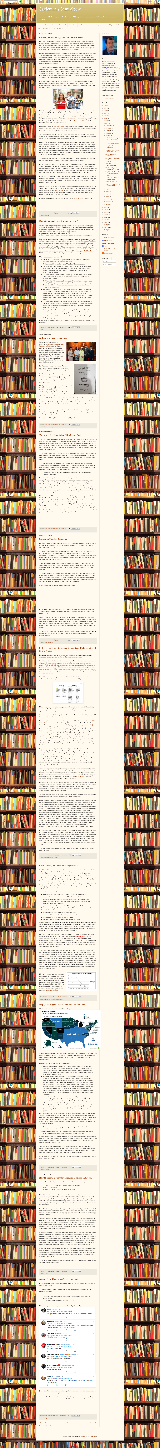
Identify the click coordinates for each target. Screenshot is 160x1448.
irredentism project (57, 111)
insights (63, 655)
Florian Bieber (108, 240)
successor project (59, 126)
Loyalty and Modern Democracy (53, 539)
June (107, 191)
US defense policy (59, 999)
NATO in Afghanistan (44, 28)
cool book (74, 121)
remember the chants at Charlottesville (66, 488)
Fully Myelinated (109, 243)
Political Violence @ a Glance (110, 249)
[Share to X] (74, 213)
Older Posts (93, 1423)
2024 (105, 111)
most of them (80, 776)
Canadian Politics (48, 427)
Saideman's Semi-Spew (60, 9)
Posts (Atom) (49, 1426)
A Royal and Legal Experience (53, 337)
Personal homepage (109, 98)
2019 (105, 123)
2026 (105, 106)
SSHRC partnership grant (46, 388)
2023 (105, 113)
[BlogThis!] (73, 213)
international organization (54, 330)
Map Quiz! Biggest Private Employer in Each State (62, 1004)
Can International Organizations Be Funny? (58, 220)
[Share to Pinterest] (78, 213)
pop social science (48, 857)
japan (54, 427)
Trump (52, 531)
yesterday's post (67, 467)
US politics (50, 642)
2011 (105, 225)
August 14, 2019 (70, 1189)
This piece (42, 439)
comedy (46, 330)
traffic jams (92, 725)
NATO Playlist (58, 28)
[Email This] (71, 213)
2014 (105, 217)
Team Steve (72, 25)
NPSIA (106, 246)
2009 (105, 230)
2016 (105, 212)
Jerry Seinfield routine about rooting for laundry (66, 709)
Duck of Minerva (109, 238)
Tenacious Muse (108, 253)
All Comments (108, 264)
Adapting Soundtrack (99, 25)
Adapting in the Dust (115, 25)
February (108, 201)
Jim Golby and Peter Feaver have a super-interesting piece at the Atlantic (60, 870)
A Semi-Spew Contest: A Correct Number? (58, 1278)
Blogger (94, 1436)
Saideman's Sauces (84, 25)
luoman (83, 1436)
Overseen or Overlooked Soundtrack (55, 25)
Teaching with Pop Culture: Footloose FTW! (112, 185)
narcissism (46, 215)
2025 (105, 108)
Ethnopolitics (43, 43)
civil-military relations (49, 999)
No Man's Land (88, 251)
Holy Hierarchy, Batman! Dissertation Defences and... (112, 173)
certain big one (71, 119)
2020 (105, 121)
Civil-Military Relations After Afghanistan (58, 865)
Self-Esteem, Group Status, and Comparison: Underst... (112, 159)
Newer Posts (43, 1423)
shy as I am (59, 190)
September (109, 133)
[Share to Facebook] (76, 213)
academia (46, 1273)
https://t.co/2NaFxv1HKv (50, 1187)
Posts (106, 261)
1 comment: (62, 213)
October (108, 130)
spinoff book (82, 121)
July (107, 189)
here (49, 655)
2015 (105, 215)
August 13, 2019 (69, 1300)
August (108, 135)
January (108, 204)
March (108, 199)
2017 (105, 210)
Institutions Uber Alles (111, 181)
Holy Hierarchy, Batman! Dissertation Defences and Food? (65, 1177)
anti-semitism (47, 531)
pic (70, 1009)
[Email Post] (67, 213)
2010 (105, 227)
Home (40, 25)
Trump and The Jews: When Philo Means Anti (60, 435)
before (53, 655)
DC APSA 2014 (78, 198)
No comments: (63, 327)
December (108, 125)
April (107, 196)
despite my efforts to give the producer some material (58, 261)
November (109, 128)
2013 (105, 220)
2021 (105, 118)
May (107, 194)
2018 (105, 207)
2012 (105, 222)
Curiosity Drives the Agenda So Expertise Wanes (61, 37)
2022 (105, 116)
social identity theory (73, 655)
